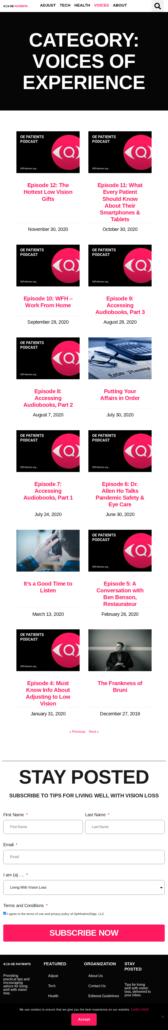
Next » (94, 731)
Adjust (53, 976)
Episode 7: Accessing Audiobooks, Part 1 (48, 491)
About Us (95, 976)
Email (9, 844)
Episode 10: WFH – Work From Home (48, 302)
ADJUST (48, 5)
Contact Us (97, 986)
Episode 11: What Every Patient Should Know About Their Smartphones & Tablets (120, 202)
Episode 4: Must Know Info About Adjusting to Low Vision (48, 693)
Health (53, 996)
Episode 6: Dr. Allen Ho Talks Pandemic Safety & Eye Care (120, 494)
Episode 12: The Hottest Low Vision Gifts (48, 192)
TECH (65, 5)
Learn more (140, 1009)
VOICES (101, 5)
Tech (52, 986)
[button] (158, 6)
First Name (14, 814)
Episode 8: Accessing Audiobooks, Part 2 (48, 398)
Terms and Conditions (24, 905)
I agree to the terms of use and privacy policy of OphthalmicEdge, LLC (55, 914)
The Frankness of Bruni (120, 686)
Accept (84, 1019)
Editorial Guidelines (103, 996)
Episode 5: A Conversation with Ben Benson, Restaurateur (120, 593)
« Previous (77, 731)
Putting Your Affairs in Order (120, 394)
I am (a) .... (14, 874)
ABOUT (120, 5)
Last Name (96, 814)
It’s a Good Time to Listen (48, 587)
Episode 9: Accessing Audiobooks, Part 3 (120, 305)
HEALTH (82, 5)
